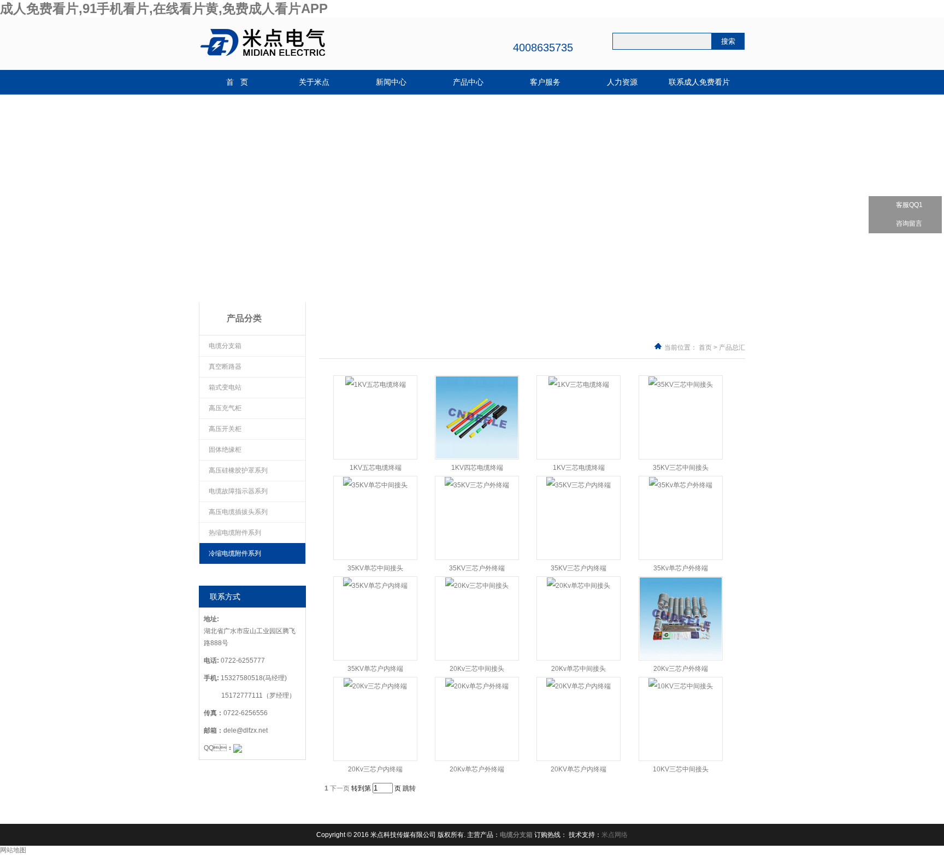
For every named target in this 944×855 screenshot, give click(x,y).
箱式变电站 (225, 387)
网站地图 (13, 850)
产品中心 (468, 82)
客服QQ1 (909, 205)
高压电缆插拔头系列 (238, 512)
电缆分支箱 (225, 346)
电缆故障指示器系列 (238, 491)
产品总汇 (732, 347)
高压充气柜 (225, 408)
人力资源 (622, 82)
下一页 (340, 788)
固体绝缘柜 (225, 449)
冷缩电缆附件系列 (235, 553)
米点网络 (614, 835)
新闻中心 (391, 82)
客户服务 (545, 82)
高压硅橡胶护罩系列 (238, 470)
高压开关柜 (225, 429)
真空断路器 (225, 366)
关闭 (938, 177)
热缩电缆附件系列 (235, 532)
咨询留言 (909, 223)
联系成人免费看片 (699, 82)
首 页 (237, 82)
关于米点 (314, 82)
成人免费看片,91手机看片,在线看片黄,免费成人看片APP (164, 8)
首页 (705, 347)
